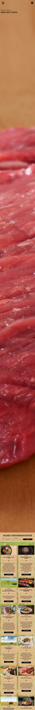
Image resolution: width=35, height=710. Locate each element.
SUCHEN (28, 539)
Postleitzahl (16, 538)
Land (3, 538)
